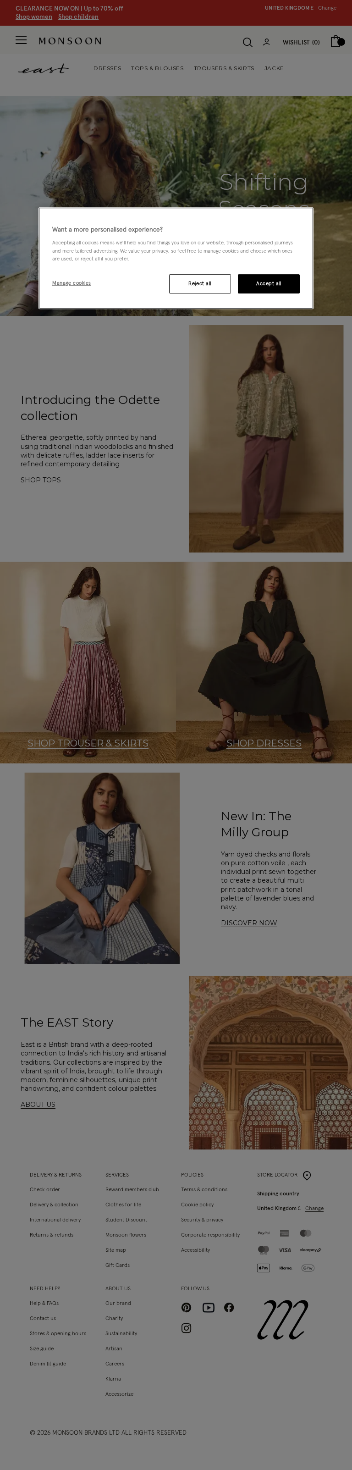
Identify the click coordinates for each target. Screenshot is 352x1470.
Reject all (199, 283)
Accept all (268, 283)
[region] (176, 258)
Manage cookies (71, 283)
